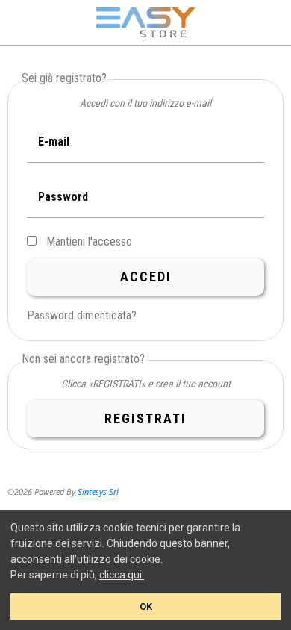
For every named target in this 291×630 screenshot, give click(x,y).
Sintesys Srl (98, 491)
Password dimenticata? (82, 315)
